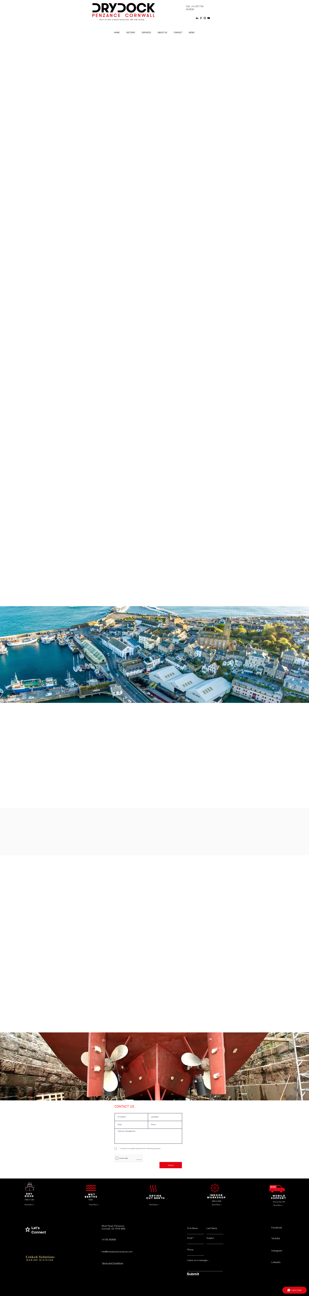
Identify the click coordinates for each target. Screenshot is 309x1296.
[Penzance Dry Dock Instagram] (204, 18)
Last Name (212, 1228)
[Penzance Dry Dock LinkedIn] (197, 18)
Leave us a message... (198, 1260)
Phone (190, 1250)
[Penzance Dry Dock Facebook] (200, 18)
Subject (210, 1238)
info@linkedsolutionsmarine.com (117, 1251)
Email (190, 1238)
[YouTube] (208, 18)
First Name (192, 1228)
